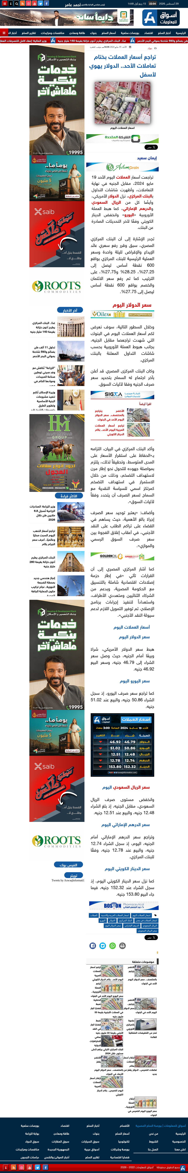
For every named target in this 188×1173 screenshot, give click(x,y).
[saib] (56, 234)
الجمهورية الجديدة (58, 1148)
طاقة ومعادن (77, 32)
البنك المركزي (140, 195)
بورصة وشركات (120, 1148)
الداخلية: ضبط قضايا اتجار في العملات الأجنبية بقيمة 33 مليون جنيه (107, 1008)
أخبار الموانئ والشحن (56, 1156)
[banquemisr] (56, 178)
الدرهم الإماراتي (137, 208)
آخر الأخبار (70, 310)
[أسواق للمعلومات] (56, 286)
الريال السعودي (106, 201)
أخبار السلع (164, 32)
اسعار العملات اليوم (141, 915)
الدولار (113, 195)
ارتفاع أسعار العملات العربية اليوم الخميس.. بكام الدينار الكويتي (106, 1086)
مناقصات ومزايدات (52, 32)
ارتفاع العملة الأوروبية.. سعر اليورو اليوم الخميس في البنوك (141, 1106)
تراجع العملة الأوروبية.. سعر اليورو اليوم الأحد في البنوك (107, 989)
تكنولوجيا (123, 1140)
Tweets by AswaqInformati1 (68, 880)
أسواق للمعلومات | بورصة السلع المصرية (161, 1125)
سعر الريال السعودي (131, 786)
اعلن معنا (180, 1148)
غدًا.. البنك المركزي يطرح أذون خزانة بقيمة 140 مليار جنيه (113, 40)
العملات (123, 176)
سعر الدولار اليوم (132, 304)
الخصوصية (179, 1140)
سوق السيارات (90, 1140)
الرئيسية (181, 32)
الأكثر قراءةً (69, 495)
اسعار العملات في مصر (146, 920)
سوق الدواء (32, 1140)
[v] (124, 906)
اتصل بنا (153, 1148)
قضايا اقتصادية (119, 1156)
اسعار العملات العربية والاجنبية (115, 915)
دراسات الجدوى (30, 1156)
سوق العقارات (60, 1140)
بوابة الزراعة (32, 1133)
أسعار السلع (109, 32)
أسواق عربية (91, 1148)
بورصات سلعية (130, 32)
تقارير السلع (29, 32)
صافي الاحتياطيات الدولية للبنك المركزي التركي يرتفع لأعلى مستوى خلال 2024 (106, 1045)
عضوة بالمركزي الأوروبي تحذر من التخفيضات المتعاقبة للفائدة (141, 1028)
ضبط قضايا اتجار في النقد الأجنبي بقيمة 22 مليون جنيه (107, 1026)
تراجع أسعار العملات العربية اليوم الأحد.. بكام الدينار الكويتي (109, 429)
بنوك (93, 32)
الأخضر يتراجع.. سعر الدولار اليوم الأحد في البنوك (140, 1006)
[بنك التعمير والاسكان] (56, 100)
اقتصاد (148, 32)
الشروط (153, 1140)
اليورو (129, 214)
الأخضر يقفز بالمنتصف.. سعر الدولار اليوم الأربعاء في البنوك (108, 1065)
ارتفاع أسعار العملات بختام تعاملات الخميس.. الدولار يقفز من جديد (140, 1065)
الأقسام (124, 1125)
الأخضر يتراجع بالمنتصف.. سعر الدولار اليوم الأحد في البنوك (109, 414)
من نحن (153, 1133)
